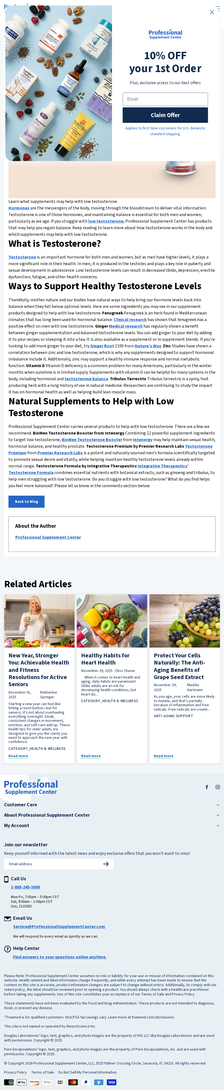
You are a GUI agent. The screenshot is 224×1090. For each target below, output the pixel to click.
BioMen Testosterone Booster (92, 440)
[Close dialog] (212, 12)
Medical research (126, 326)
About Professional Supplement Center (47, 815)
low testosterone (105, 221)
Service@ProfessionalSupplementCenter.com (59, 927)
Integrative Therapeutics (162, 466)
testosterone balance (86, 379)
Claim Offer (165, 115)
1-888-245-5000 (25, 887)
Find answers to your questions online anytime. (60, 957)
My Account (16, 826)
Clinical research (130, 320)
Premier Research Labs (60, 453)
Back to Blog (26, 501)
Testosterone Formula (31, 473)
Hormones (19, 208)
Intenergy (142, 440)
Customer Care (20, 805)
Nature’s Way (148, 346)
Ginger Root (102, 346)
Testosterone (22, 257)
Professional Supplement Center (48, 537)
